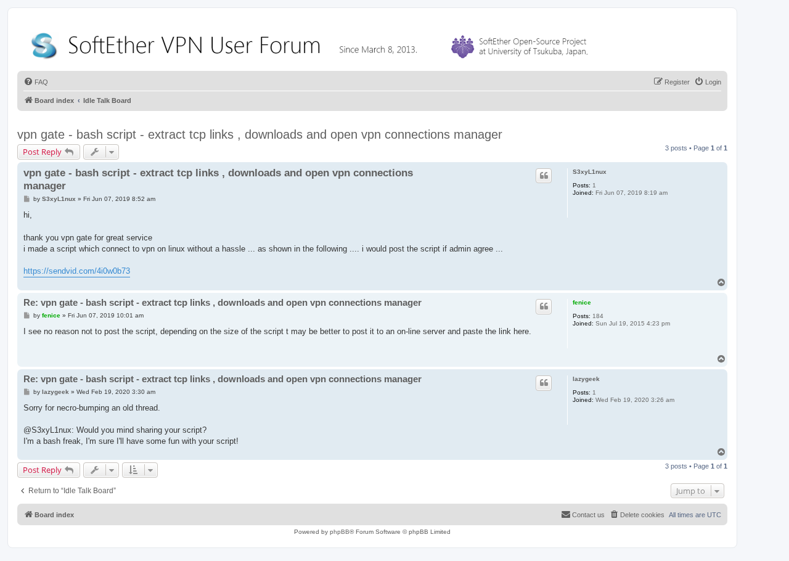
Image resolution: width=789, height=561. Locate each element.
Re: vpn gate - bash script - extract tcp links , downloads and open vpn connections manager (222, 302)
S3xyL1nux (590, 171)
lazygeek (586, 378)
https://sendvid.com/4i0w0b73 (76, 271)
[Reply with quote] (544, 175)
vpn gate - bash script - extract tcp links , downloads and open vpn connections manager (259, 134)
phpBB (340, 531)
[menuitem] (35, 82)
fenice (582, 302)
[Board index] (311, 42)
